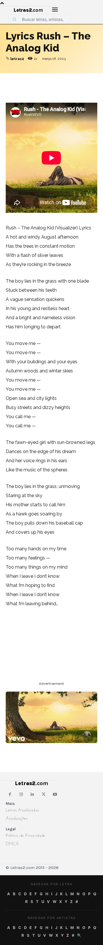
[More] (91, 79)
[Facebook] (37, 79)
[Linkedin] (77, 79)
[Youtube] (55, 794)
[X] (64, 79)
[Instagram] (21, 794)
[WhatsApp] (51, 79)
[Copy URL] (11, 79)
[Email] (24, 79)
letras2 (17, 59)
